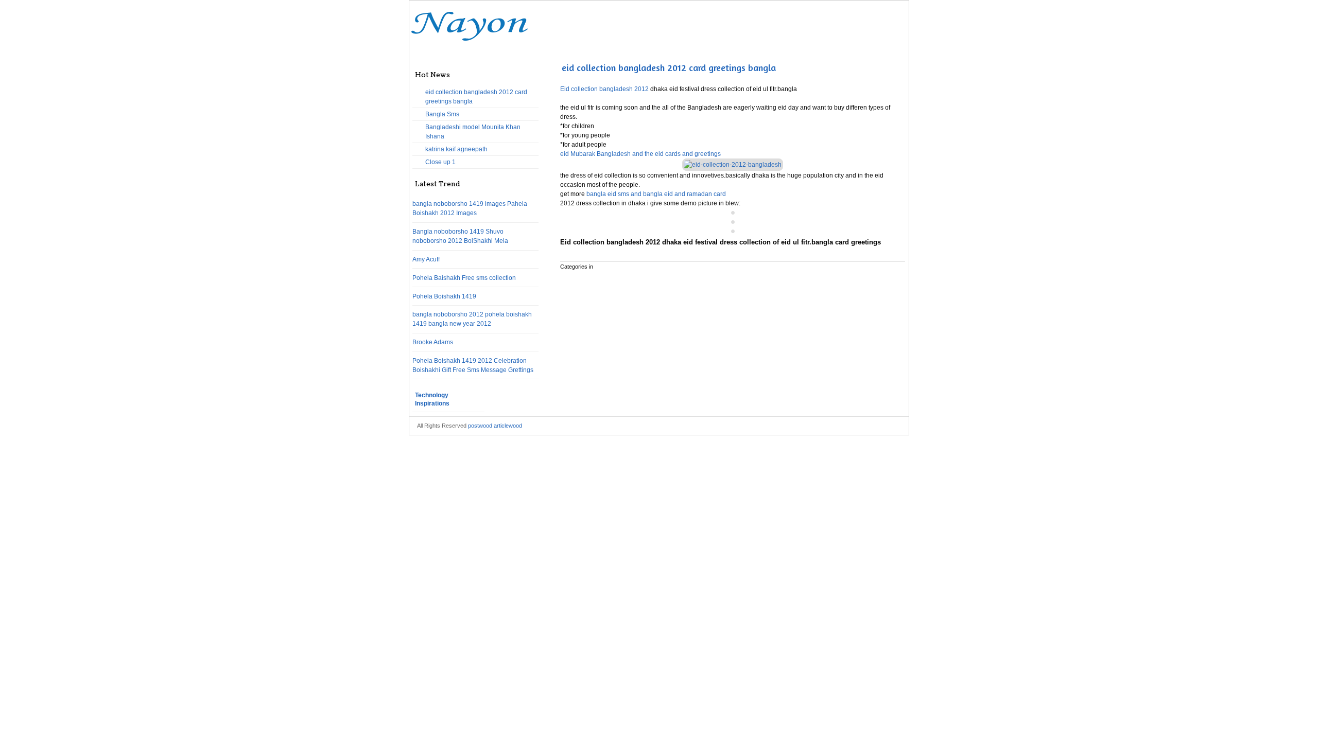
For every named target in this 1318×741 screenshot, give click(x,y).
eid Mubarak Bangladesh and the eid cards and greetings (640, 153)
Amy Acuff (426, 259)
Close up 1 (440, 162)
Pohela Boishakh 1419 (444, 296)
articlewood (508, 425)
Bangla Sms (442, 114)
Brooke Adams (432, 342)
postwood (480, 425)
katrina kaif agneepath (456, 149)
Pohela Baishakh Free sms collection (464, 277)
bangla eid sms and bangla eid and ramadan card (656, 194)
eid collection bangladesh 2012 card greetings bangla (669, 67)
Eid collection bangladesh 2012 (605, 89)
